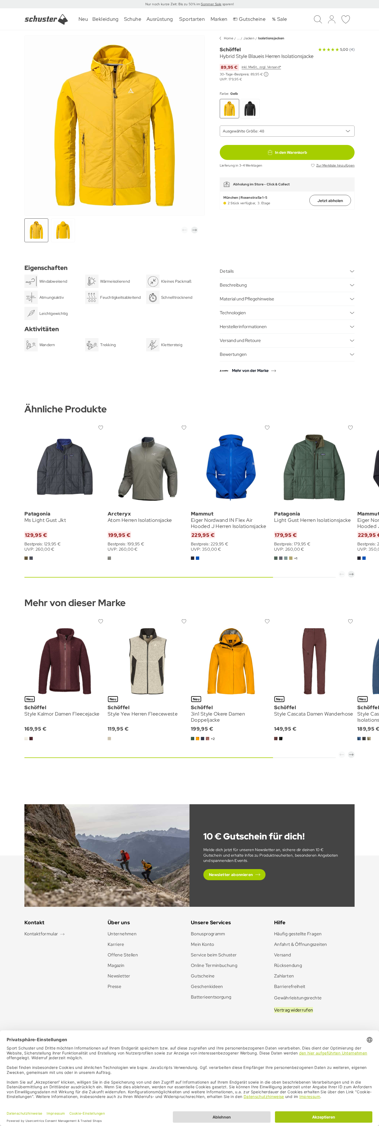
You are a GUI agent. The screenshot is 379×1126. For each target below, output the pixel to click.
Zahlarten (284, 976)
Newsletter (119, 976)
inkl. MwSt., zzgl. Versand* (261, 67)
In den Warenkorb (291, 152)
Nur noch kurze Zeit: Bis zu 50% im (173, 4)
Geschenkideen (207, 986)
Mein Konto (202, 944)
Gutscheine (203, 976)
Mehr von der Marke (250, 370)
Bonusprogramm (208, 934)
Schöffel (230, 49)
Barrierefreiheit (289, 986)
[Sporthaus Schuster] (46, 19)
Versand (282, 955)
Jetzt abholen (330, 200)
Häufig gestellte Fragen (298, 934)
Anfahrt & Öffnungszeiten (300, 944)
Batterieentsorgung (211, 997)
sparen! (227, 4)
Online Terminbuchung (214, 965)
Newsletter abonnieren (231, 874)
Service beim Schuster (214, 955)
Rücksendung (288, 965)
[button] (184, 230)
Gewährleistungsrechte (298, 998)
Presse (114, 986)
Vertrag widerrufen (293, 1010)
